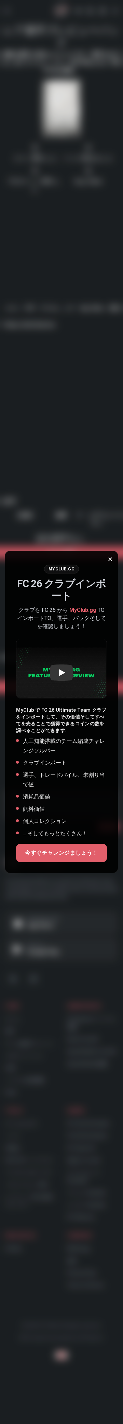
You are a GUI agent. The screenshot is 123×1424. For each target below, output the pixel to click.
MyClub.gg (82, 610)
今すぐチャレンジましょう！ (61, 853)
